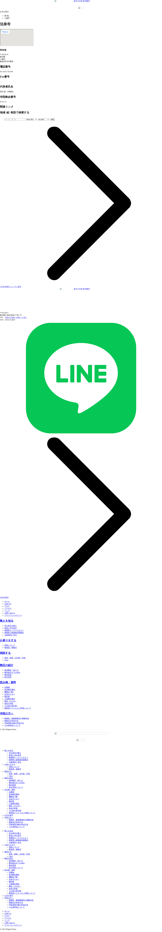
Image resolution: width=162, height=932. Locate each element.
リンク (7, 611)
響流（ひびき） (10, 701)
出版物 (7, 687)
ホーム (7, 601)
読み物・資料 (8, 682)
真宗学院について (16, 787)
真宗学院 (7, 677)
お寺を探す (8, 815)
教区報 (7, 697)
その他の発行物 (10, 706)
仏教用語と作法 (10, 635)
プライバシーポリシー (13, 615)
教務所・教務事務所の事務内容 (16, 718)
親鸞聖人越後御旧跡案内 (14, 633)
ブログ (7, 606)
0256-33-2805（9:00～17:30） (16, 317)
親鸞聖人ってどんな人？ (14, 630)
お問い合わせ (9, 613)
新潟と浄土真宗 (10, 628)
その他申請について (12, 725)
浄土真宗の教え (10, 626)
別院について (9, 645)
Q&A (6, 660)
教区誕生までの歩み (12, 672)
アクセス (7, 608)
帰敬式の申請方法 (11, 721)
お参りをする (8, 640)
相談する (5, 652)
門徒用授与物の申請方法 (14, 723)
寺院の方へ (6, 713)
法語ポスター (9, 694)
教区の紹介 (6, 665)
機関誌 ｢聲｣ (9, 692)
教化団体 (7, 675)
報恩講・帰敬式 (10, 648)
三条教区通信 (9, 699)
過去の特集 (8, 703)
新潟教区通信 (9, 690)
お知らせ (7, 604)
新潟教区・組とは (11, 670)
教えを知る (7, 620)
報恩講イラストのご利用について (17, 708)
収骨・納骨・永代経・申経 (15, 658)
